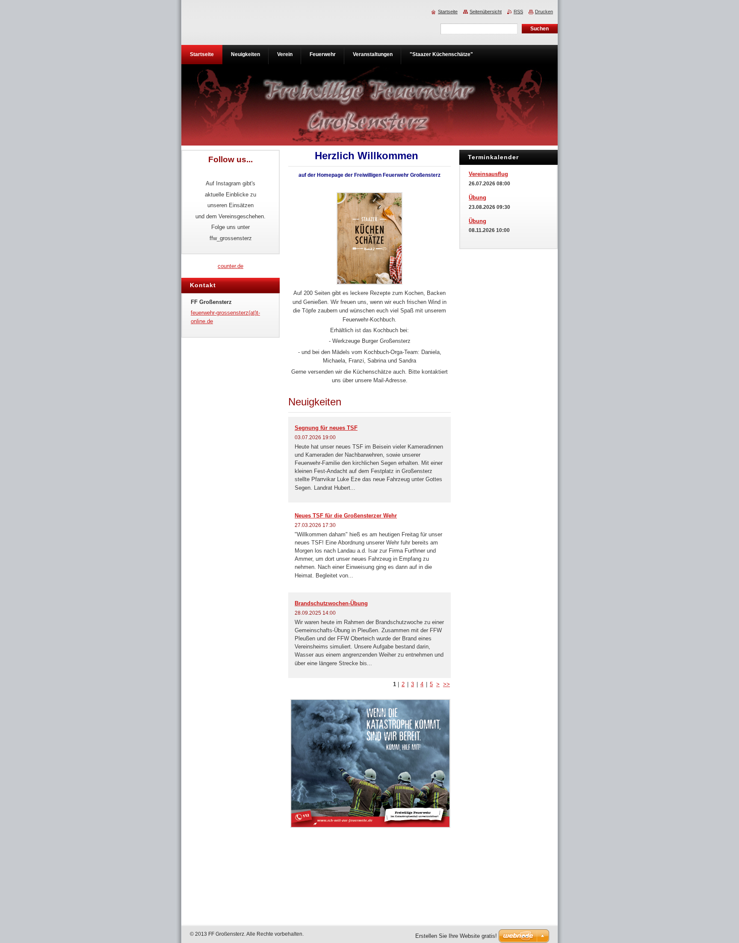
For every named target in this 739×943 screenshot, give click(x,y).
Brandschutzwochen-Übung (331, 603)
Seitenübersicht (486, 11)
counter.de (230, 266)
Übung (477, 197)
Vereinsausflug (488, 174)
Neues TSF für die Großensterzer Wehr (346, 515)
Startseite (448, 11)
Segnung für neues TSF (326, 428)
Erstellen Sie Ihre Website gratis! (456, 936)
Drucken (544, 11)
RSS (518, 11)
